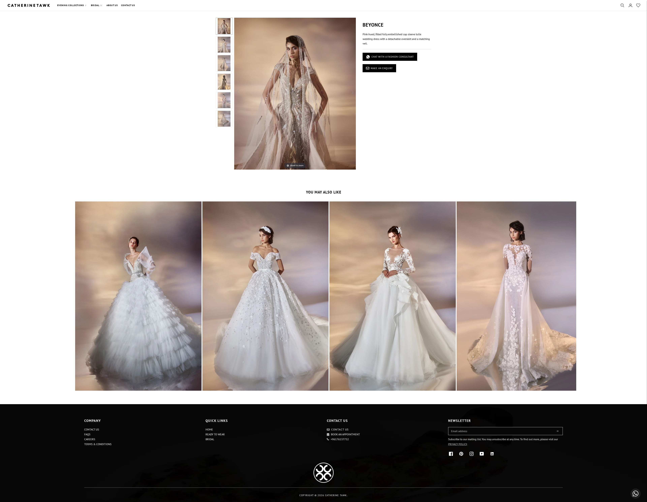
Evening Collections (70, 5)
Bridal (95, 5)
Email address (459, 427)
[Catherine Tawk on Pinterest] (462, 455)
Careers (89, 439)
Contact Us (128, 5)
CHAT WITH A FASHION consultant (393, 56)
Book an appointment (345, 434)
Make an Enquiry (382, 68)
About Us (112, 5)
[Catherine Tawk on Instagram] (472, 455)
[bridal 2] (224, 26)
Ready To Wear (215, 434)
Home (209, 429)
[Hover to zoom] (295, 93)
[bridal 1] (138, 296)
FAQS (87, 434)
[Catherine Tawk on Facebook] (451, 455)
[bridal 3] (265, 296)
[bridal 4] (392, 296)
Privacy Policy (457, 444)
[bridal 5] (520, 296)
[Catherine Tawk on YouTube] (482, 455)
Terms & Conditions (98, 444)
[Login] (630, 5)
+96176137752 (340, 439)
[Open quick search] (622, 5)
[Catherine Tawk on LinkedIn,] (493, 455)
